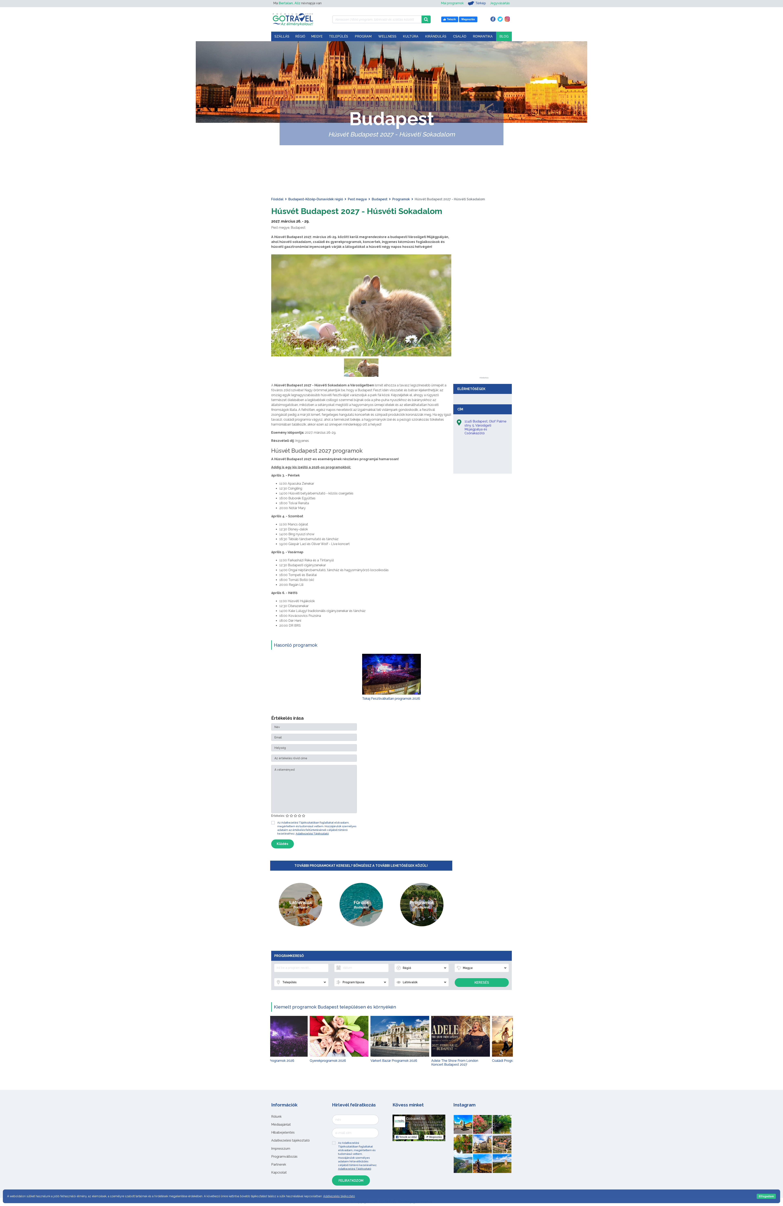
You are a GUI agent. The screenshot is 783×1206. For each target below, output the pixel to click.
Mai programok (452, 3)
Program (363, 36)
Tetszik (408, 1137)
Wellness (387, 36)
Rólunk (276, 1116)
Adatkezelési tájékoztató (290, 1140)
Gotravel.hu (415, 1119)
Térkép (480, 3)
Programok (401, 199)
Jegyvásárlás (500, 3)
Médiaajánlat (281, 1124)
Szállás (281, 36)
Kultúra (410, 36)
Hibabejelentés (283, 1132)
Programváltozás (284, 1156)
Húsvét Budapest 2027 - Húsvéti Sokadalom (356, 211)
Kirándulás (435, 36)
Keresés (481, 982)
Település (338, 36)
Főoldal (277, 199)
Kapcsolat (279, 1172)
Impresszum (280, 1149)
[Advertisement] (483, 315)
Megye (317, 36)
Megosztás (435, 1137)
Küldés (282, 844)
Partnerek (278, 1164)
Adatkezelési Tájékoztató (312, 833)
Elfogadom (766, 1196)
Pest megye (357, 199)
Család (459, 36)
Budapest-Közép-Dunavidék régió (315, 199)
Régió (300, 36)
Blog (504, 36)
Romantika (483, 36)
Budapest (379, 199)
